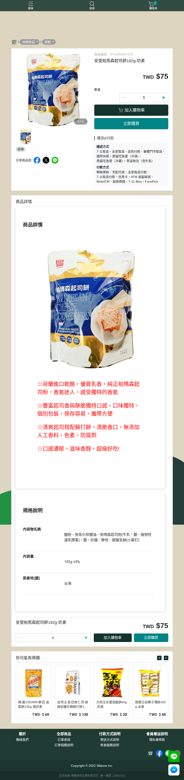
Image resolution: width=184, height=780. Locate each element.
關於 (22, 734)
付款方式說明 (109, 734)
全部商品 (64, 734)
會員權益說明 (157, 734)
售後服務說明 (109, 745)
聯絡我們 (22, 739)
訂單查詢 (64, 739)
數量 (97, 89)
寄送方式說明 (109, 739)
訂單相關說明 (64, 745)
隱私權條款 (157, 739)
